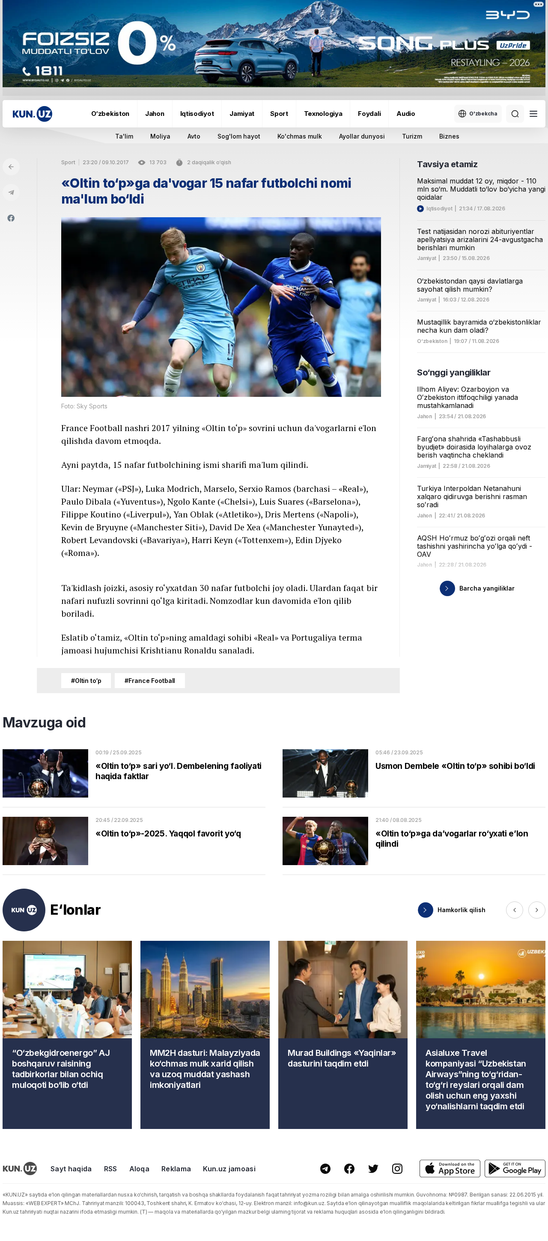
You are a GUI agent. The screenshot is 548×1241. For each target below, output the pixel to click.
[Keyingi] (536, 910)
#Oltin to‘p (86, 680)
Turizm (412, 136)
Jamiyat (241, 113)
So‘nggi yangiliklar (453, 372)
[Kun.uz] (32, 114)
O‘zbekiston (110, 113)
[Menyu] (533, 114)
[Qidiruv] (515, 114)
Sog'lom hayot (238, 136)
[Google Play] (515, 1168)
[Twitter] (373, 1169)
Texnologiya (323, 113)
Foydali (369, 113)
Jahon (154, 113)
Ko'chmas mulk (299, 136)
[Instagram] (397, 1169)
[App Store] (450, 1168)
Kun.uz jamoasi (229, 1168)
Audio (405, 113)
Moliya (160, 136)
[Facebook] (11, 218)
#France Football (150, 680)
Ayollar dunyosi (362, 136)
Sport (279, 113)
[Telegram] (11, 192)
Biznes (449, 136)
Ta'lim (124, 136)
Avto (194, 136)
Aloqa (139, 1168)
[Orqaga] (11, 166)
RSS (110, 1168)
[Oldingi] (514, 910)
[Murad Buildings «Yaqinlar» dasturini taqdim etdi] (343, 1035)
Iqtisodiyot (197, 113)
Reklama (176, 1168)
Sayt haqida (71, 1168)
